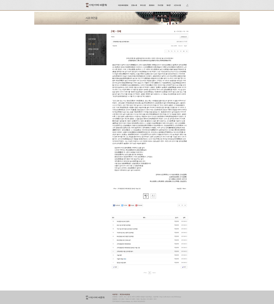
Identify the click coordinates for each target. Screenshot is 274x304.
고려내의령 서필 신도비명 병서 (121, 42)
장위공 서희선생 (93, 49)
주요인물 (160, 5)
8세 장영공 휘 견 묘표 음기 (124, 240)
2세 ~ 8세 (91, 44)
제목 (144, 217)
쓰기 (185, 267)
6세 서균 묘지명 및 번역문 (124, 225)
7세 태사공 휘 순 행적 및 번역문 (125, 233)
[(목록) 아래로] (180, 51)
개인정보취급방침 (125, 294)
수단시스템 (177, 5)
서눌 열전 (119, 255)
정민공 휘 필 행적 (121, 263)
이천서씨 (115, 46)
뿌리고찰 (143, 5)
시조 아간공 (92, 39)
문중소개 (134, 5)
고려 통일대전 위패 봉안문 (124, 244)
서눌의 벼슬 (120, 259)
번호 (113, 217)
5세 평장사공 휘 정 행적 (123, 221)
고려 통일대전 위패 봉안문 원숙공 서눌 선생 (128, 248)
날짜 (184, 217)
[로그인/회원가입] (187, 5)
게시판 (168, 5)
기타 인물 (91, 54)
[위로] (177, 51)
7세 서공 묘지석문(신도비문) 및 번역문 (127, 229)
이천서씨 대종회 (123, 5)
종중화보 (151, 5)
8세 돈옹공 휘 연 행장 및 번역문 (125, 236)
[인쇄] (186, 51)
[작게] (174, 51)
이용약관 (115, 294)
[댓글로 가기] (183, 51)
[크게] (171, 51)
